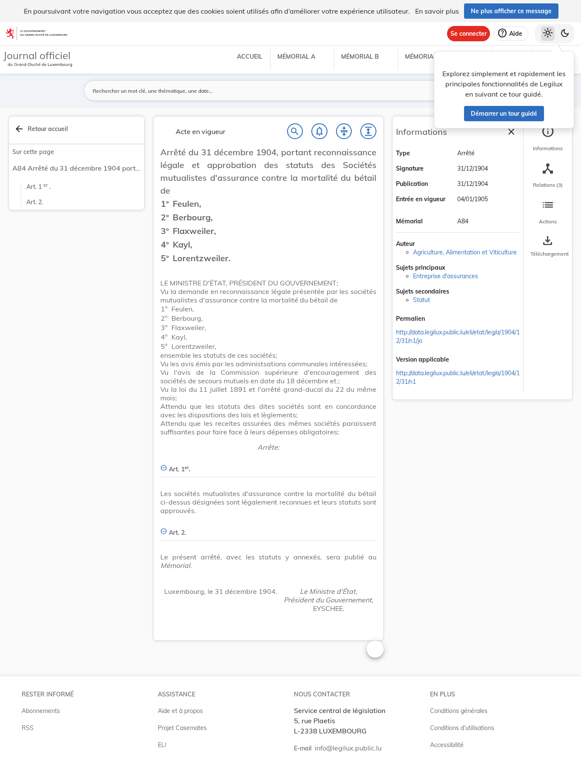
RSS (28, 728)
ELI (162, 745)
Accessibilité (447, 745)
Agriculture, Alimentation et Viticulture (465, 252)
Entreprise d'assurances (445, 276)
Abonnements (41, 711)
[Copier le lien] (436, 319)
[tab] (548, 138)
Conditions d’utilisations (462, 728)
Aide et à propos (180, 711)
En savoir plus (437, 11)
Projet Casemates (182, 728)
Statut (421, 300)
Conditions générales (458, 711)
